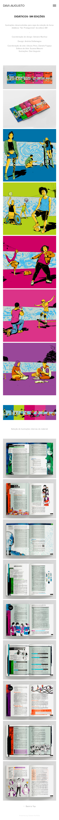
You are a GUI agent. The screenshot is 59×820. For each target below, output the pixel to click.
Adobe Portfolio (34, 815)
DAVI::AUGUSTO (14, 5)
